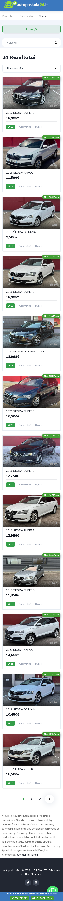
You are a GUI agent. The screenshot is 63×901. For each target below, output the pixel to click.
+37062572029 (19, 898)
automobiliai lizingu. (27, 854)
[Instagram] (36, 882)
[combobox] (31, 68)
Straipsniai (36, 874)
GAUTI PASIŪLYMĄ (42, 898)
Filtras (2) (31, 29)
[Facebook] (28, 882)
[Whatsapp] (52, 891)
